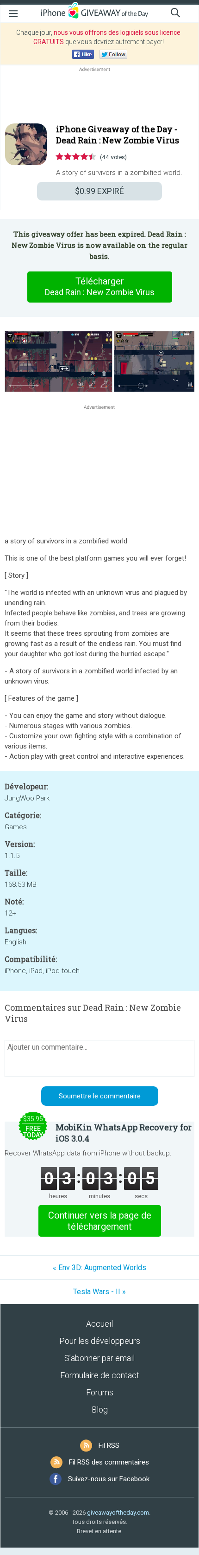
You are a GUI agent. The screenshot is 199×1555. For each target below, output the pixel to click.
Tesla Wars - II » (99, 1291)
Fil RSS (109, 1445)
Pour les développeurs (99, 1341)
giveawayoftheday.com (118, 1512)
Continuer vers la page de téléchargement (99, 1221)
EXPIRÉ (99, 191)
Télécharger (100, 286)
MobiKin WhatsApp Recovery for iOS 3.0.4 (124, 1133)
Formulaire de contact (99, 1375)
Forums (99, 1392)
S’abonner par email (99, 1358)
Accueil (99, 1324)
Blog (100, 1409)
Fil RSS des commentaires (109, 1462)
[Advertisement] (99, 96)
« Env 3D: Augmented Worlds (99, 1267)
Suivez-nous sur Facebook (108, 1479)
